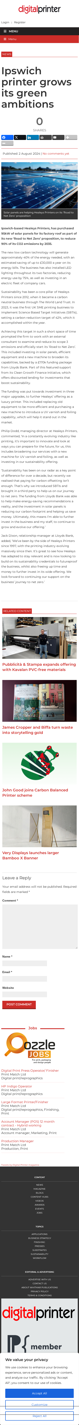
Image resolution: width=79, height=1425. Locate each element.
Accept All (38, 1393)
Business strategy (39, 1238)
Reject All (38, 1416)
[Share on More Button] (71, 137)
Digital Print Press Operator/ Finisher (30, 1071)
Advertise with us (39, 1279)
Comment (10, 900)
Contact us (40, 1283)
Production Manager (17, 1141)
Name (7, 956)
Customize (38, 1405)
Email (7, 972)
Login (5, 22)
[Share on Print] (45, 137)
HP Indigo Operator (16, 1086)
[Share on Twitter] (20, 137)
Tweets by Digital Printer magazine (20, 1165)
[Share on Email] (58, 137)
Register (19, 22)
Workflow (39, 1258)
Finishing (39, 1242)
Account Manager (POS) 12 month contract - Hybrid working (28, 1123)
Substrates (39, 1250)
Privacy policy (39, 1291)
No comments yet (56, 153)
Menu (13, 31)
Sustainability (39, 1254)
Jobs (32, 1028)
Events (39, 1208)
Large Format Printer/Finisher (24, 1102)
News (39, 1185)
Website (8, 987)
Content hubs (39, 1196)
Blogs (39, 1192)
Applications (39, 1234)
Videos (39, 1200)
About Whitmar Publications (39, 1287)
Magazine (39, 1189)
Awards (39, 1204)
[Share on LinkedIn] (33, 137)
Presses (39, 1246)
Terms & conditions (40, 1295)
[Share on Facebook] (7, 137)
